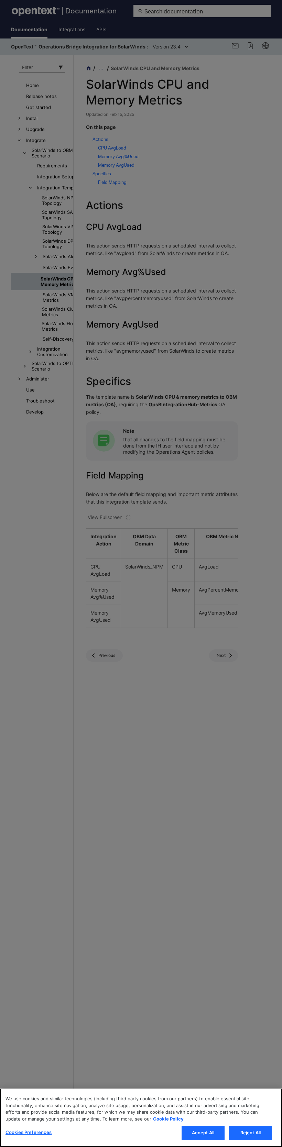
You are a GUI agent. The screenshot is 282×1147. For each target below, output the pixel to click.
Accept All (203, 1132)
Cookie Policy (168, 1119)
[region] (141, 1118)
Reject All (250, 1132)
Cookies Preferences (29, 1132)
